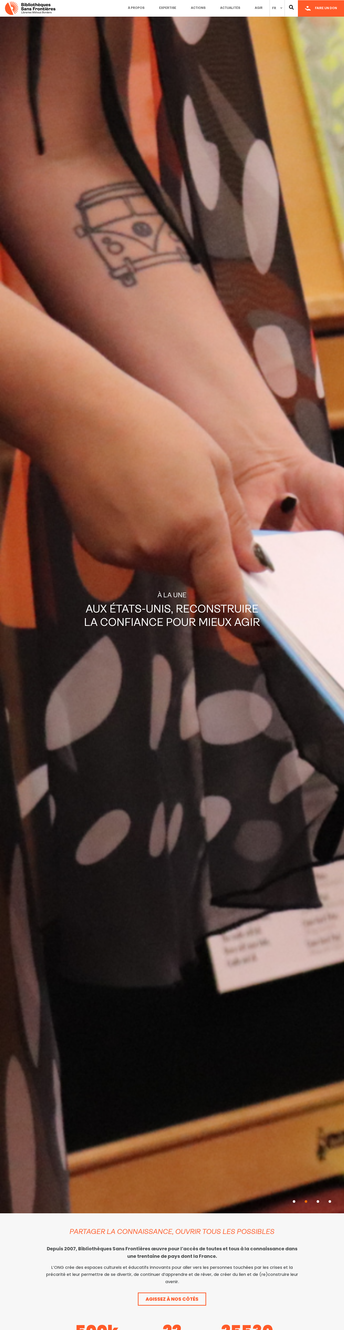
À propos (136, 8)
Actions (198, 8)
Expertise (167, 8)
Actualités (230, 8)
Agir (259, 8)
